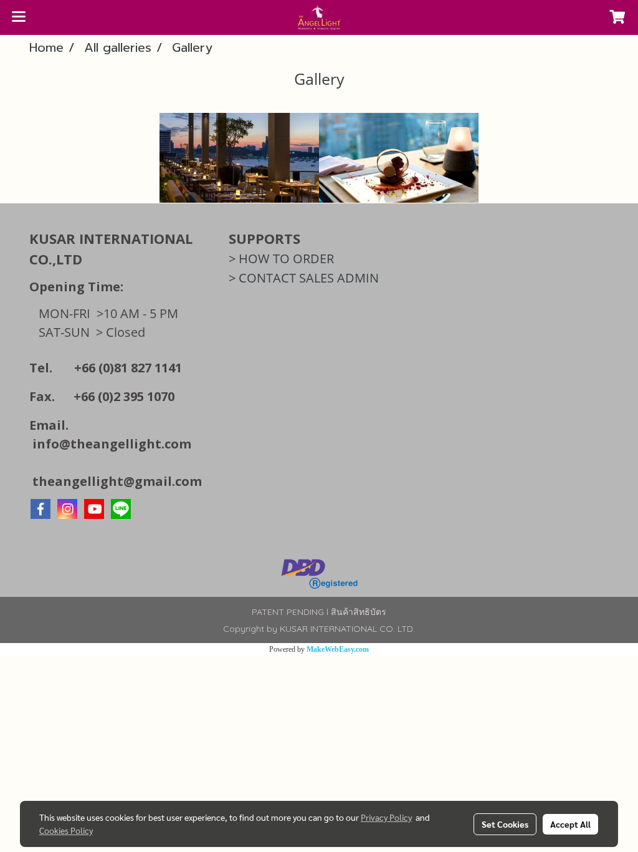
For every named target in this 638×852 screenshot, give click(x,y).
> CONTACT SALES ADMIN (304, 277)
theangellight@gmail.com (117, 481)
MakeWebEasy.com (338, 649)
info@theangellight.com (111, 443)
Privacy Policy (386, 817)
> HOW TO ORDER (281, 258)
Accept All (570, 824)
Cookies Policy (66, 830)
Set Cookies (505, 824)
